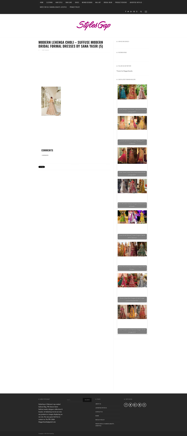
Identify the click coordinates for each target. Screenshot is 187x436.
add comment (45, 50)
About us (98, 404)
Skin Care (69, 2)
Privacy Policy (75, 7)
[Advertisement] (74, 71)
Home (41, 2)
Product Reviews (121, 2)
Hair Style (59, 2)
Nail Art (98, 2)
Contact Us (99, 412)
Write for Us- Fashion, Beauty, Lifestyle (53, 7)
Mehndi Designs (87, 2)
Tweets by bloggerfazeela (124, 71)
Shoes (77, 2)
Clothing (49, 2)
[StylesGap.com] (93, 25)
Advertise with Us (136, 2)
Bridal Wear (108, 2)
